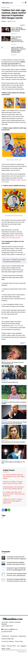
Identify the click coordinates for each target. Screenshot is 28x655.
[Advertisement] (14, 536)
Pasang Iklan (22, 636)
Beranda (3, 7)
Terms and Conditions (7, 641)
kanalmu (3, 21)
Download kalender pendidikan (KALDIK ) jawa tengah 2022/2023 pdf (16, 564)
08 (4, 631)
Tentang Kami (5, 636)
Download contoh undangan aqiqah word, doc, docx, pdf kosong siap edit (17, 575)
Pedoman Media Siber (7, 638)
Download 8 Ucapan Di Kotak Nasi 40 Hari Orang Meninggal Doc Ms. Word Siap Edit (16, 570)
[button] (23, 3)
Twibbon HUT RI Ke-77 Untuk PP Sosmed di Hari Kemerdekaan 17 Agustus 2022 (12, 501)
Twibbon (8, 7)
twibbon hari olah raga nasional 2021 (12, 277)
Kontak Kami (13, 636)
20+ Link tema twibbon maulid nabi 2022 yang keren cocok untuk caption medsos (14, 476)
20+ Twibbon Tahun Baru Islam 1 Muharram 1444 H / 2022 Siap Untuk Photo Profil (13, 494)
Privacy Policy (19, 641)
